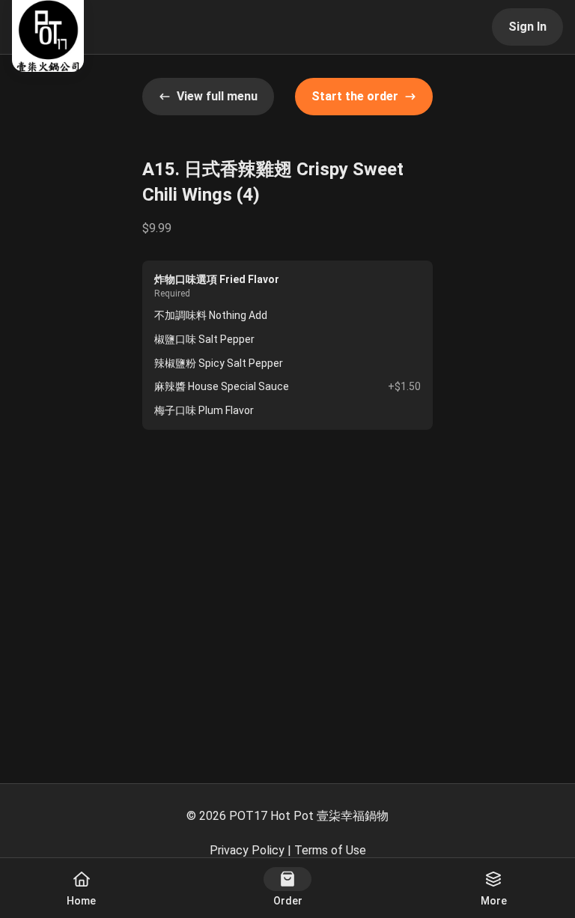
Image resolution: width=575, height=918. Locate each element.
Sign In (527, 26)
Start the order (354, 96)
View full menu (217, 96)
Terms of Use (330, 850)
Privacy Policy (247, 850)
